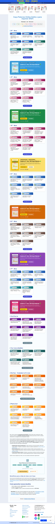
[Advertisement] (4, 21)
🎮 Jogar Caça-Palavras (23, 471)
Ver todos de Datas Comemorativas (27, 398)
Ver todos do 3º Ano (27, 105)
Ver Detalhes (31, 70)
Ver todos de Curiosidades (27, 367)
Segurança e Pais (25, 513)
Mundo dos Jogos (27, 1)
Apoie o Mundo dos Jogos (39, 512)
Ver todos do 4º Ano (27, 154)
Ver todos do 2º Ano (27, 57)
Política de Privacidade (49, 522)
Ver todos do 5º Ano (27, 201)
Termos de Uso (25, 508)
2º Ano (39, 446)
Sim (43, 520)
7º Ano (16, 451)
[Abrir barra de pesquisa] (43, 3)
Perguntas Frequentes (14, 510)
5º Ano (15, 447)
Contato (11, 516)
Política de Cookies (44, 522)
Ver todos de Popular (27, 430)
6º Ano (13, 451)
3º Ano (42, 446)
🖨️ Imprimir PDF (33, 471)
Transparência (24, 512)
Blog (10, 513)
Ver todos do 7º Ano (27, 296)
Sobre (11, 509)
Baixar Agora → (23, 70)
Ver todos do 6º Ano (27, 249)
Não (50, 520)
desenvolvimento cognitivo (14, 480)
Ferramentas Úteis (13, 512)
